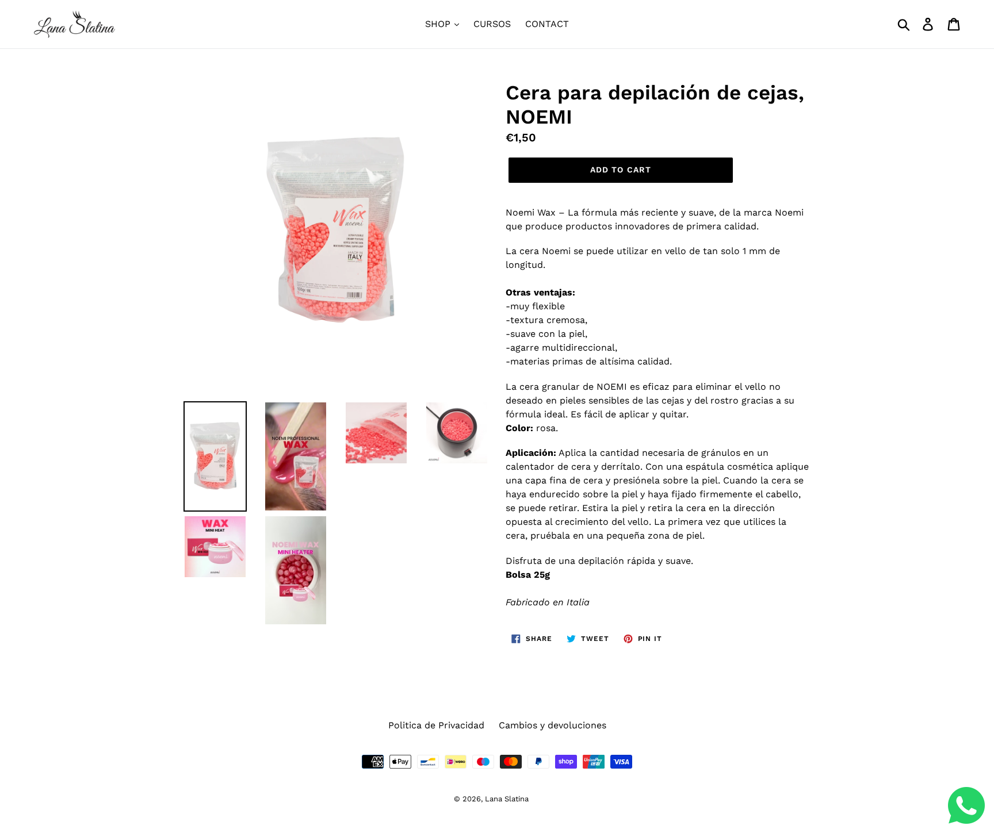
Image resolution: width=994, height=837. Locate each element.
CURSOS (492, 23)
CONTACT (547, 23)
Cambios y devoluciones (552, 725)
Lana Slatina (507, 798)
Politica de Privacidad (436, 725)
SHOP (439, 23)
